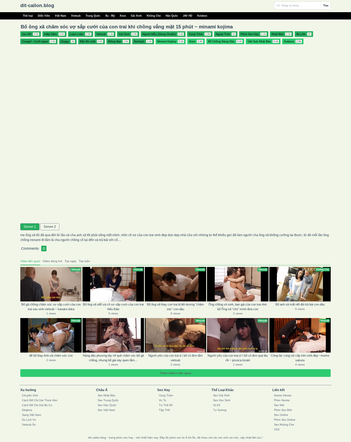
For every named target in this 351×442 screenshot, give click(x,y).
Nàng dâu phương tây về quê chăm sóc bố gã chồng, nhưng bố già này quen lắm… (113, 358)
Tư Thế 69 (165, 405)
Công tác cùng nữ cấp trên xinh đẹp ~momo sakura (300, 358)
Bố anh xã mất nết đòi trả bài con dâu (300, 304)
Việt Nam (60, 15)
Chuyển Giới (30, 395)
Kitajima (27, 410)
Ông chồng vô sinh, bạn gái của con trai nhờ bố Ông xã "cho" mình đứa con (237, 307)
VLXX (216, 405)
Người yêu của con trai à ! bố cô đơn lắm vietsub (175, 358)
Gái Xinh (136, 15)
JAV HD (187, 15)
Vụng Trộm (166, 395)
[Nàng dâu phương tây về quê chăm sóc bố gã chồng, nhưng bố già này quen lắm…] (113, 335)
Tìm (325, 5)
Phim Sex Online (284, 419)
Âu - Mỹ (110, 15)
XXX (277, 429)
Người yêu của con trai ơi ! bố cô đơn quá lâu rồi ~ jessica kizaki (238, 358)
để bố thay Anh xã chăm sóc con (51, 355)
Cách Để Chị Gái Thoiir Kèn (39, 400)
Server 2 (50, 226)
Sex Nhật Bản (106, 395)
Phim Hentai (282, 400)
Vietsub (76, 15)
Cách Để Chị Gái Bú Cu (37, 405)
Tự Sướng (219, 410)
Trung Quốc (93, 15)
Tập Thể (164, 410)
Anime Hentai (282, 395)
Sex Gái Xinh (221, 395)
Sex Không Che (284, 424)
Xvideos (202, 15)
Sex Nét (279, 405)
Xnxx (123, 15)
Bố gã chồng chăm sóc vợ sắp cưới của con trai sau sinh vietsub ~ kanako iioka (51, 307)
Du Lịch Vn (29, 419)
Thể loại (28, 15)
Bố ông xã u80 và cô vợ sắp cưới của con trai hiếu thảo (113, 307)
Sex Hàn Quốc (107, 405)
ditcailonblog (37, 5)
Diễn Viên (44, 15)
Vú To (162, 400)
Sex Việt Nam (106, 410)
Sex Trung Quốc (108, 400)
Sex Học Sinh (221, 400)
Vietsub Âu (29, 424)
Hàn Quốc (172, 15)
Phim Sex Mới (283, 410)
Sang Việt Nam (31, 414)
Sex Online (281, 414)
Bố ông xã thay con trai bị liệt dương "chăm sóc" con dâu (175, 307)
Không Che (154, 15)
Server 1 (30, 226)
